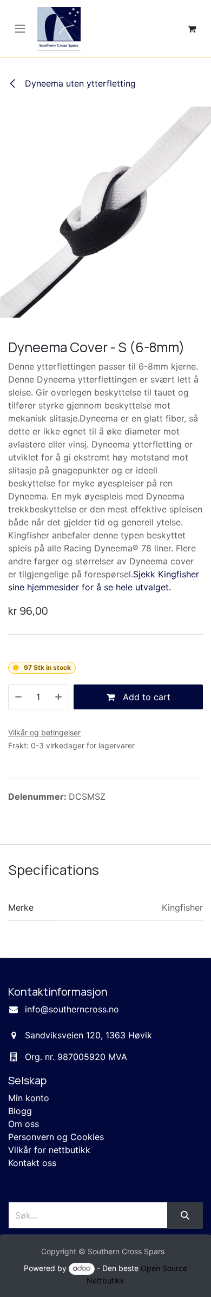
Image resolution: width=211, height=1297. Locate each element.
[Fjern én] (18, 697)
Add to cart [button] (145, 697)
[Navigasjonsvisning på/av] (20, 28)
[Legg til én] (58, 697)
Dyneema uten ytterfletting (79, 83)
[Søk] (185, 1215)
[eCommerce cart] (191, 28)
